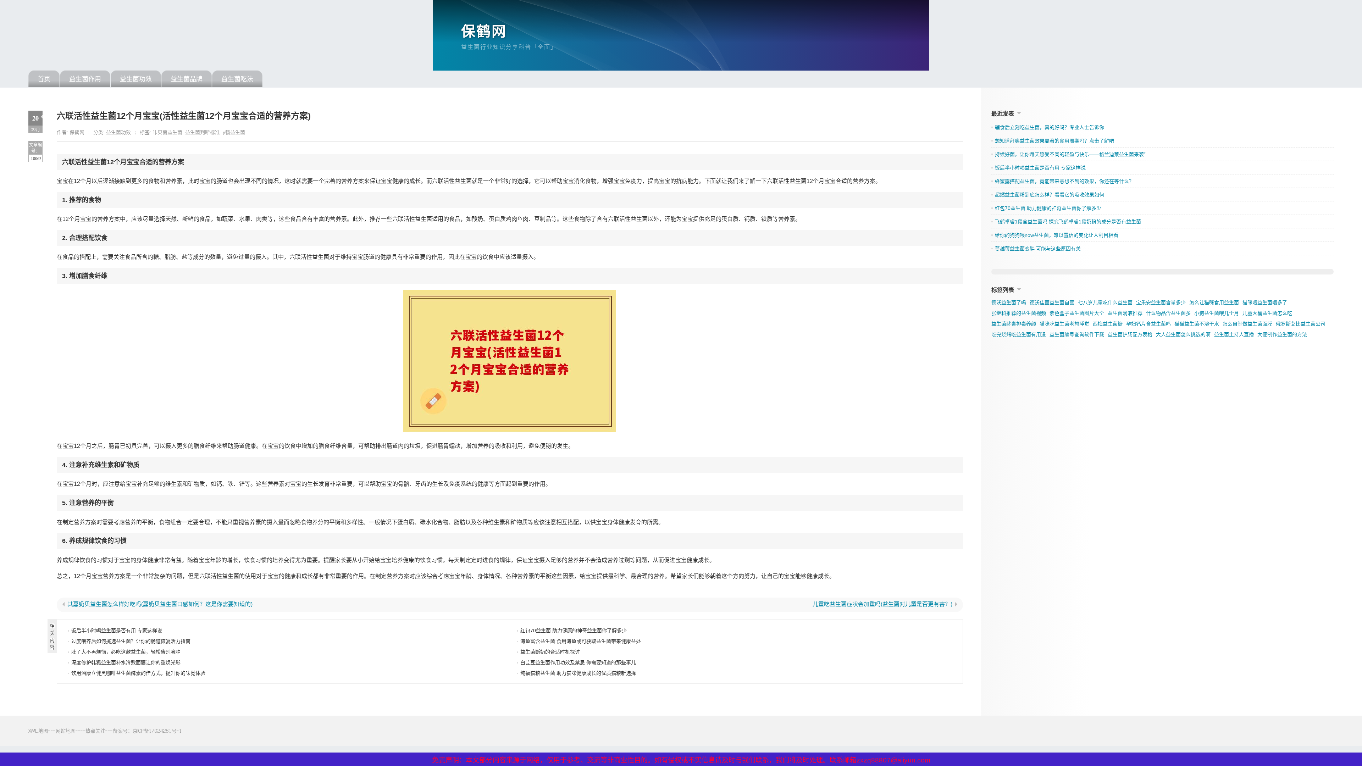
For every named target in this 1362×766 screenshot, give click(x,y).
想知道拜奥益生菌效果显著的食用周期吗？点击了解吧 (1054, 141)
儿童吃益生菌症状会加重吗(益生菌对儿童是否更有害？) (882, 604)
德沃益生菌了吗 (1008, 302)
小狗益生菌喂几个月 (1216, 313)
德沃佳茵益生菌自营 (1052, 302)
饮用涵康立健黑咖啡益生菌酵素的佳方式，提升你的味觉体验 (138, 673)
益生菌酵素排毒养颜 (1013, 324)
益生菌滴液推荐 (1125, 313)
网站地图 (66, 731)
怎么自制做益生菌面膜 (1247, 324)
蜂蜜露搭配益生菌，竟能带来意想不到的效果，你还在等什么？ (1064, 181)
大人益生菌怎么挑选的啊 (1183, 334)
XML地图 (38, 731)
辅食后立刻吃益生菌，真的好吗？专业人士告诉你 (1049, 127)
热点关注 (95, 731)
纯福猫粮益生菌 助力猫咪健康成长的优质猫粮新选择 (578, 673)
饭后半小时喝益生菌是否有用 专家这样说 (116, 630)
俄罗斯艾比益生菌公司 (1300, 324)
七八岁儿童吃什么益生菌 (1105, 302)
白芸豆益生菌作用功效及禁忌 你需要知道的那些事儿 (578, 662)
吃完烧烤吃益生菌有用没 (1018, 334)
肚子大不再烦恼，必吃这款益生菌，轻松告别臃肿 (126, 652)
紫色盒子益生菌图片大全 (1077, 313)
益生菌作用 (85, 79)
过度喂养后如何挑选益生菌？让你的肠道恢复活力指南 (130, 641)
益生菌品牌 (187, 79)
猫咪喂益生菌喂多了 (1264, 302)
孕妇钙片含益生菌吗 (1148, 324)
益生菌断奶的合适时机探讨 (550, 652)
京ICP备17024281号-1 (157, 731)
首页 (44, 79)
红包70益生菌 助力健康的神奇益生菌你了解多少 (573, 630)
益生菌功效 (136, 79)
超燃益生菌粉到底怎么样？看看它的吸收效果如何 (1049, 195)
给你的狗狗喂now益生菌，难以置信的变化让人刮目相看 (1056, 235)
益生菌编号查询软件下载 (1077, 334)
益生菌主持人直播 (1234, 334)
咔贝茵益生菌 (167, 132)
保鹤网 (484, 31)
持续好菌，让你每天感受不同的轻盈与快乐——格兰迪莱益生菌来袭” (1070, 154)
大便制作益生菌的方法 (1282, 334)
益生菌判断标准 (202, 132)
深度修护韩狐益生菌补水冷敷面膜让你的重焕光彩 (126, 662)
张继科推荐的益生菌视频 (1018, 313)
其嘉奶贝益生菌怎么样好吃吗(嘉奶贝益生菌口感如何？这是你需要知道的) (160, 604)
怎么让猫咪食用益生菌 (1214, 302)
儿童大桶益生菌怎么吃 (1267, 313)
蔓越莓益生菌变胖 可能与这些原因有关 (1038, 248)
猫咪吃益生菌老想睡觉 (1064, 324)
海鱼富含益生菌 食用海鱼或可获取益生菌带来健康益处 (580, 641)
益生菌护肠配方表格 (1130, 334)
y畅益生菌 (234, 132)
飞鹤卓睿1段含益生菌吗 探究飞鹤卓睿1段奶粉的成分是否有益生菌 (1068, 221)
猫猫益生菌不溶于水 (1196, 324)
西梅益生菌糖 (1108, 324)
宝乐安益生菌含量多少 (1161, 302)
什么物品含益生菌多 (1168, 313)
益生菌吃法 (237, 79)
